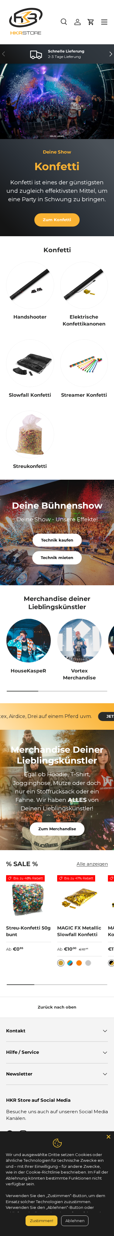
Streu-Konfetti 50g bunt (28, 931)
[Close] (108, 1137)
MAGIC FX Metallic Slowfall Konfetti (79, 931)
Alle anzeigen (92, 864)
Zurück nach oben (57, 1007)
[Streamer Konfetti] (84, 363)
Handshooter (30, 317)
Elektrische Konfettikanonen (84, 320)
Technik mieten (57, 557)
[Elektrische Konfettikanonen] (84, 285)
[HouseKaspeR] (28, 641)
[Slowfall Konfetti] (30, 363)
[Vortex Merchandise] (79, 641)
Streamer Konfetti (84, 395)
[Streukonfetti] (30, 434)
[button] (91, 22)
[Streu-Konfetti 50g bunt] (28, 897)
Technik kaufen (57, 540)
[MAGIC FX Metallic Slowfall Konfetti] (79, 897)
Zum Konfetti (57, 219)
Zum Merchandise (57, 828)
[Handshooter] (30, 285)
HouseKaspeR (28, 671)
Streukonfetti (30, 466)
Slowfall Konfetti (30, 395)
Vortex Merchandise (79, 674)
